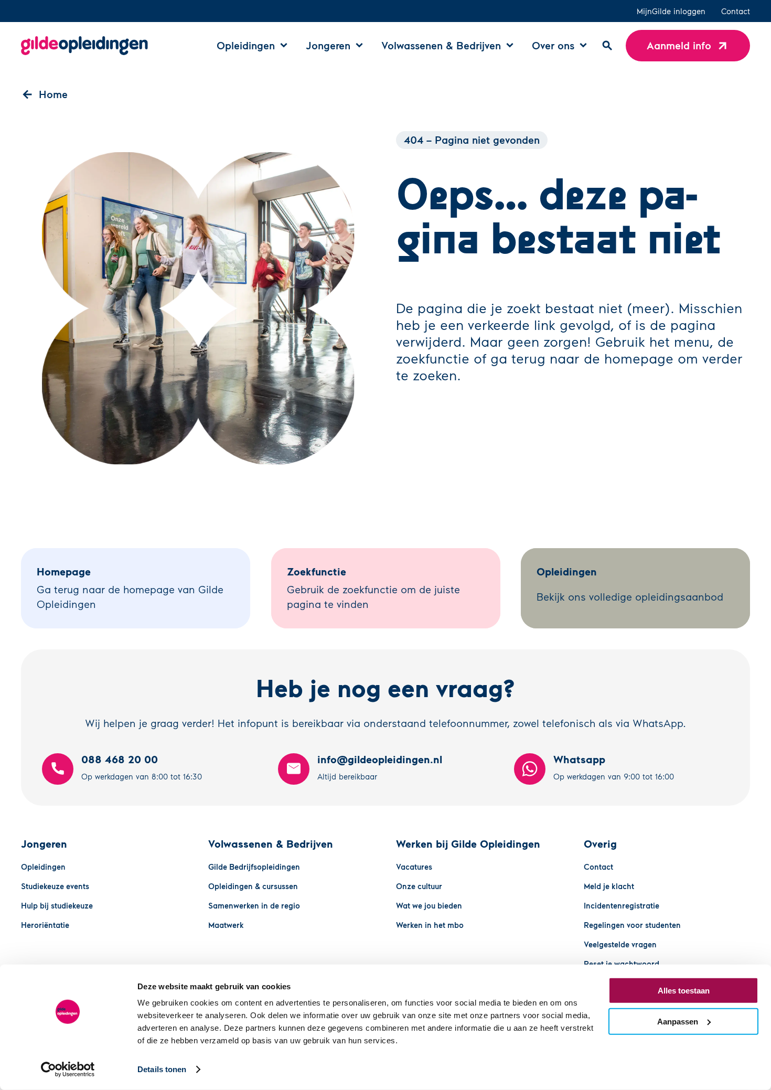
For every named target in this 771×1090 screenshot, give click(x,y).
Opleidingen (43, 866)
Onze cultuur (419, 886)
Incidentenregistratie (621, 905)
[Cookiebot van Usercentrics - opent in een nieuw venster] (68, 1069)
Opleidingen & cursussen (253, 886)
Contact (735, 11)
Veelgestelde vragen (620, 944)
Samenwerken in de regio (254, 905)
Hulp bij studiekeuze (57, 905)
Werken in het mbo (430, 924)
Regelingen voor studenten (632, 924)
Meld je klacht (609, 886)
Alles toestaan (684, 990)
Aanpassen (677, 1021)
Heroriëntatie (45, 924)
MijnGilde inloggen (671, 11)
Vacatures (414, 866)
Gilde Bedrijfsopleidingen (254, 866)
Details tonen (161, 1069)
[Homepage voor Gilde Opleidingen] (84, 45)
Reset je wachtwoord (621, 963)
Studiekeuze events (55, 886)
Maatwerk (226, 924)
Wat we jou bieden (429, 905)
